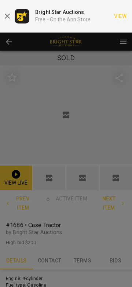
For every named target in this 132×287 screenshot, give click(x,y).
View (120, 16)
